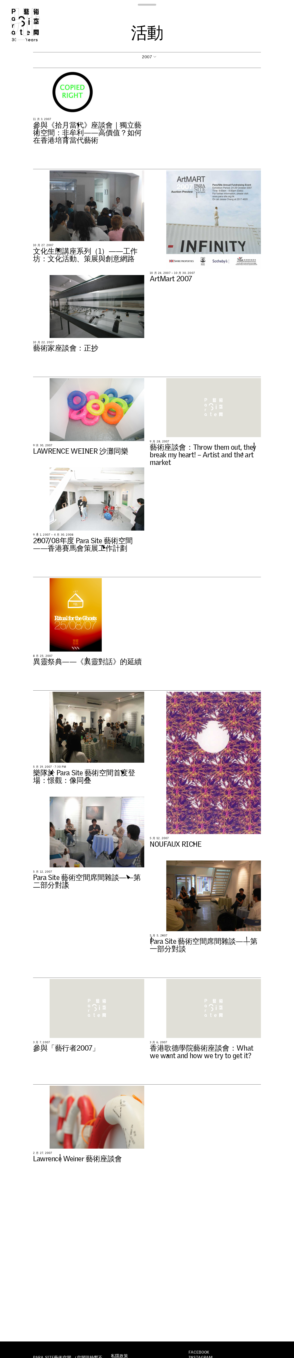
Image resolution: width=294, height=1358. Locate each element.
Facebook (199, 1352)
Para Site (32, 24)
